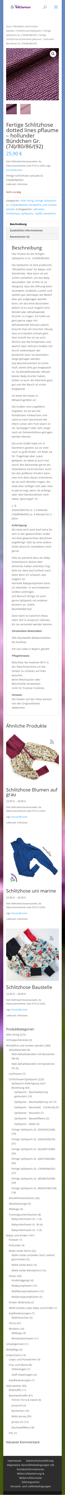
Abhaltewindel (17, 1050)
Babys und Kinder (17, 1235)
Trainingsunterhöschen (23, 1214)
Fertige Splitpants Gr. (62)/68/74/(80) (33, 1149)
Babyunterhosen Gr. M (25, 1224)
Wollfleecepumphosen (25, 1291)
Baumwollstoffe (18, 1395)
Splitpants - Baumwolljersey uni (33, 1102)
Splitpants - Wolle (25, 1124)
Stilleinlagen (19, 1369)
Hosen (12, 1276)
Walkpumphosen (22, 1285)
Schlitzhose (13, 213)
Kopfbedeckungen (20, 1313)
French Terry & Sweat (24, 1399)
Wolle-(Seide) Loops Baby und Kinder (31, 1308)
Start (8, 26)
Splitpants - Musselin (27, 1113)
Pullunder (15, 1245)
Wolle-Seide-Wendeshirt (26, 1270)
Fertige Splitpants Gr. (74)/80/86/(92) (33, 1168)
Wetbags (14, 1209)
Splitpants (27, 213)
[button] (53, 54)
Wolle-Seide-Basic (22, 1265)
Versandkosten (14, 170)
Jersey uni (17, 1422)
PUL (11, 1433)
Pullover (14, 1239)
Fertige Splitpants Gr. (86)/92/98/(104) (34, 1188)
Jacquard (17, 1405)
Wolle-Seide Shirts (20, 1251)
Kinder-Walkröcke (19, 1302)
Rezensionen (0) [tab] (20, 236)
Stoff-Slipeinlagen (22, 1374)
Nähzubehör (13, 1385)
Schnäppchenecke (17, 1040)
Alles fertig (27, 200)
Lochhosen (15, 1073)
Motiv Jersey (19, 1416)
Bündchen (18, 1410)
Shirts (12, 1323)
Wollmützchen (20, 1317)
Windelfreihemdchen (21, 1198)
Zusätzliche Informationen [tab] (26, 230)
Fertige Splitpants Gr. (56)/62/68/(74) (33, 1139)
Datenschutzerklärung (39, 1460)
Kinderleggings (21, 1280)
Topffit (38, 213)
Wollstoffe (15, 1390)
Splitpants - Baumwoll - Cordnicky (34, 1107)
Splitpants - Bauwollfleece (30, 1118)
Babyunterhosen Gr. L (25, 1219)
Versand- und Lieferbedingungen (30, 1486)
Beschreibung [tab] (18, 224)
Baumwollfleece (21, 1427)
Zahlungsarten (31, 1482)
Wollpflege (12, 1349)
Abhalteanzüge (18, 1203)
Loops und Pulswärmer (23, 1359)
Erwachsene (13, 1355)
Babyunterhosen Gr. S (25, 1230)
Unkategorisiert (15, 1344)
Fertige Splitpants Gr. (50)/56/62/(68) (33, 1129)
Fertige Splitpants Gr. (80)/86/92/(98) (33, 1178)
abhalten (38, 209)
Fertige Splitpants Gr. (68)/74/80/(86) (33, 1158)
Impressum (14, 1460)
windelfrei (50, 213)
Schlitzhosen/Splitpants (29, 30)
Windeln (14, 1328)
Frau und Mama (18, 1364)
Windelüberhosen (22, 1338)
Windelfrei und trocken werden (25, 1045)
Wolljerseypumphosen (25, 1296)
